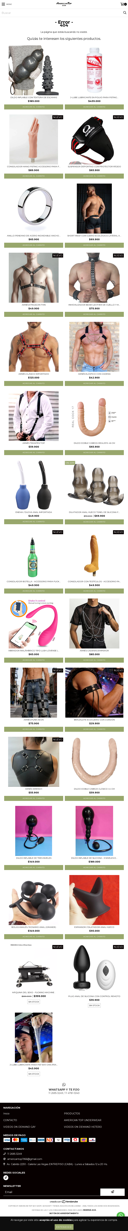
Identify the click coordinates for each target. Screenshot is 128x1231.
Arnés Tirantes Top (33, 443)
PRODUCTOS (72, 1113)
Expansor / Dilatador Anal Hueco (94, 927)
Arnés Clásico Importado (33, 374)
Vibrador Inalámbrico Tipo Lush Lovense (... (33, 650)
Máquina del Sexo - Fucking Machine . (33, 992)
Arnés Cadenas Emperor (94, 650)
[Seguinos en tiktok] (5, 1177)
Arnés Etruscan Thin (34, 305)
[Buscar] (124, 13)
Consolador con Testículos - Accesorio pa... (94, 581)
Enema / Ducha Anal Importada (34, 512)
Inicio (6, 1113)
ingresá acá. (89, 1210)
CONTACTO (10, 1120)
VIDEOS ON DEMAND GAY (19, 1126)
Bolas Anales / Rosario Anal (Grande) (34, 927)
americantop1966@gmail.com (24, 1159)
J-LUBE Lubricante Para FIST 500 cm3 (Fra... (34, 1064)
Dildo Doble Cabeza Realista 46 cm (94, 443)
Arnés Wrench (33, 789)
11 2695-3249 (14, 1153)
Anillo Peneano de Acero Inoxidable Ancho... (33, 235)
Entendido (64, 1227)
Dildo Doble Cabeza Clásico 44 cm (94, 789)
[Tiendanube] (64, 1203)
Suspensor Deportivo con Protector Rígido (94, 166)
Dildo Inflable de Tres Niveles (33, 858)
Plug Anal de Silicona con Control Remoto (94, 996)
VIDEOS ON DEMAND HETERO (83, 1126)
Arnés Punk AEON (34, 719)
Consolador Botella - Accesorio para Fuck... (34, 581)
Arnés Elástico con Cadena (94, 374)
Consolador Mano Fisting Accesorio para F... (33, 166)
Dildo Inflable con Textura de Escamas (33, 97)
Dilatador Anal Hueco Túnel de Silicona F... (94, 512)
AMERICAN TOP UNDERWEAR (82, 1120)
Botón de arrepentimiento (64, 1213)
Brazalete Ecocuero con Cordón (94, 719)
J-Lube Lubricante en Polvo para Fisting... (94, 97)
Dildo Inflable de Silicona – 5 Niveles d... (94, 858)
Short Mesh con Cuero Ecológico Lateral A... (94, 235)
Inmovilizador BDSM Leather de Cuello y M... (94, 305)
